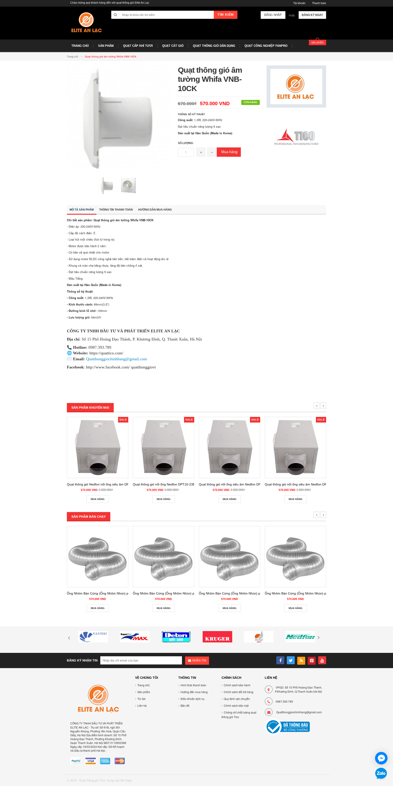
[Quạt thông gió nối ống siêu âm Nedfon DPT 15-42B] (295, 448)
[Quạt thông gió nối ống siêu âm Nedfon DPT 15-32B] (229, 448)
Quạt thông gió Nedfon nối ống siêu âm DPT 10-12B (104, 484)
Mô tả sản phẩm (82, 209)
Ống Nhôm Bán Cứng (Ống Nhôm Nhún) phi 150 (234, 593)
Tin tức (141, 699)
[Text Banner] (296, 137)
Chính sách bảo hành (237, 685)
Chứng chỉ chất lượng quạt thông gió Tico (239, 714)
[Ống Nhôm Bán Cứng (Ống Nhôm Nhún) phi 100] (98, 557)
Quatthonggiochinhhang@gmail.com (299, 712)
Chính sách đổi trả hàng (238, 692)
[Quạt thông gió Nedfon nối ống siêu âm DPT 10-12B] (98, 448)
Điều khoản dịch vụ (192, 699)
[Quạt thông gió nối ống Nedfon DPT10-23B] (164, 448)
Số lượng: (186, 143)
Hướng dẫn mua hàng (155, 209)
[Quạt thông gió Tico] (85, 25)
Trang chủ (72, 56)
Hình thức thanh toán (193, 685)
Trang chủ (143, 685)
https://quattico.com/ (106, 353)
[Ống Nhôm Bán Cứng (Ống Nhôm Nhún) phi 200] (295, 557)
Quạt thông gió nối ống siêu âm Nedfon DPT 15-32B (236, 484)
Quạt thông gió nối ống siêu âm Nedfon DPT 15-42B (302, 484)
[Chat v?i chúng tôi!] (381, 758)
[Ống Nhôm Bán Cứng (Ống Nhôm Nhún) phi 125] (164, 557)
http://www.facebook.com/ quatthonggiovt (121, 367)
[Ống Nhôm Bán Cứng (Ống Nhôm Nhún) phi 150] (229, 557)
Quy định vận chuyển (237, 699)
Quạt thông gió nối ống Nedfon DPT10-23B (164, 484)
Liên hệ (142, 705)
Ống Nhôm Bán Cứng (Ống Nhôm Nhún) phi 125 (168, 593)
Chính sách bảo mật (236, 705)
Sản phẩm (143, 692)
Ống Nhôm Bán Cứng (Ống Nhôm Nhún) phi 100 (102, 593)
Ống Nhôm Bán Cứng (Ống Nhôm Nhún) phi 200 (300, 593)
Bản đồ (185, 705)
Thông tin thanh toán (116, 209)
